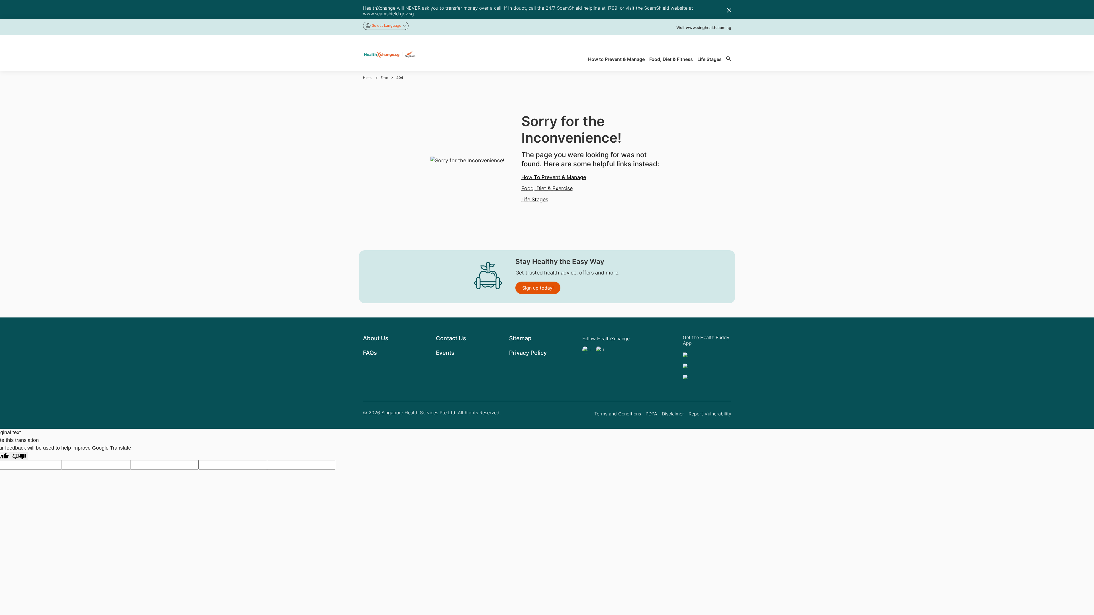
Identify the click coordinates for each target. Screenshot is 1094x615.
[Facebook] (601, 350)
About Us (375, 338)
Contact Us (451, 338)
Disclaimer (673, 414)
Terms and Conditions (617, 414)
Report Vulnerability (710, 414)
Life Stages (534, 199)
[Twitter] (588, 350)
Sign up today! (538, 288)
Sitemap (520, 338)
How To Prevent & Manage (553, 177)
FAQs (370, 352)
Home (367, 77)
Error (384, 77)
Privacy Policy (528, 352)
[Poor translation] (19, 456)
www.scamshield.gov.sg (388, 14)
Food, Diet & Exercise (547, 188)
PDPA (651, 414)
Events (445, 352)
